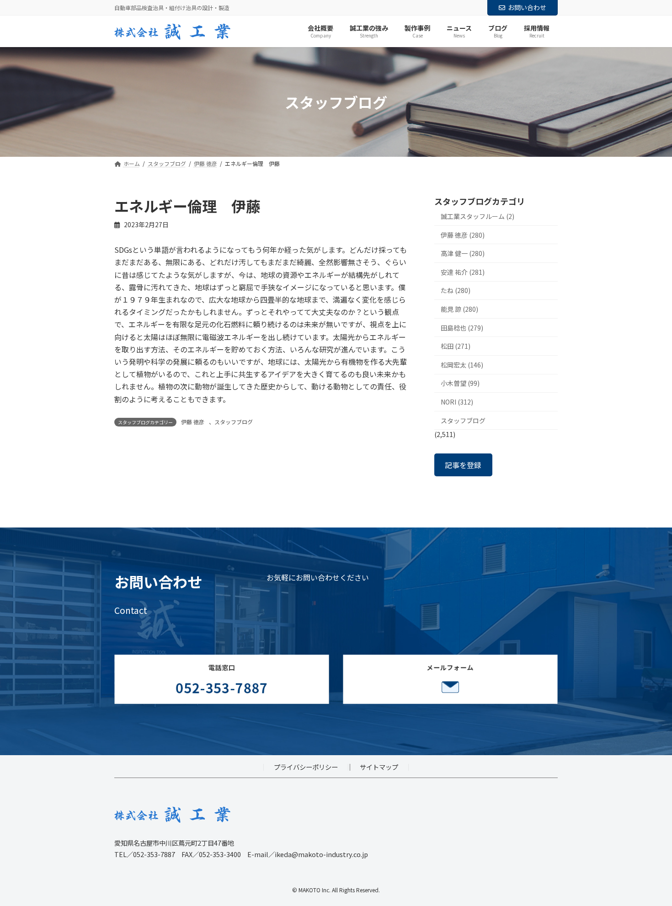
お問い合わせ (527, 7)
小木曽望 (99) (460, 383)
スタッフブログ (233, 422)
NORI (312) (457, 401)
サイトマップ (379, 767)
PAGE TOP (649, 870)
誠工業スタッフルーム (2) (477, 216)
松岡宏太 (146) (462, 364)
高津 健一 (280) (463, 253)
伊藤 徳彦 (192, 422)
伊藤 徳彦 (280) (463, 235)
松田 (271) (455, 346)
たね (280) (455, 290)
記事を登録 (463, 464)
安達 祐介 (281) (463, 272)
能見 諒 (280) (459, 309)
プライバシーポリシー (306, 767)
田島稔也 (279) (462, 327)
